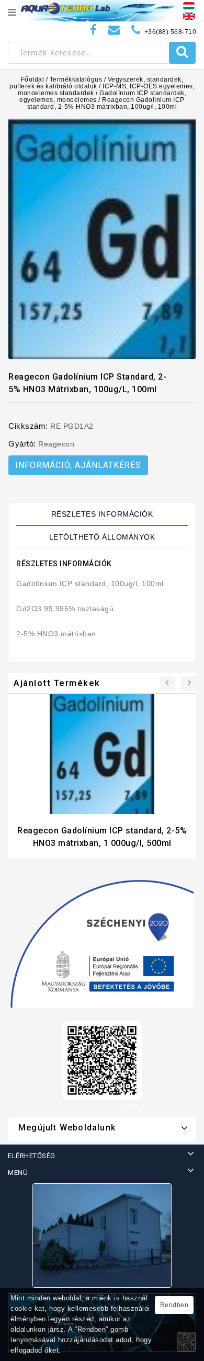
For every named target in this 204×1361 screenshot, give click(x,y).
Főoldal (32, 79)
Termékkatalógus (76, 79)
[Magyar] (189, 5)
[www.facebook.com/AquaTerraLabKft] (93, 30)
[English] (189, 16)
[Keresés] (182, 52)
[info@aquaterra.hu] (114, 30)
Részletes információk (102, 514)
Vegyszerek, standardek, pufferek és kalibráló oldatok (96, 83)
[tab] (102, 513)
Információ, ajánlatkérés (78, 465)
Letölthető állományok (102, 537)
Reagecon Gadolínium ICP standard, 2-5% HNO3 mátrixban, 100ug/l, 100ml (106, 103)
